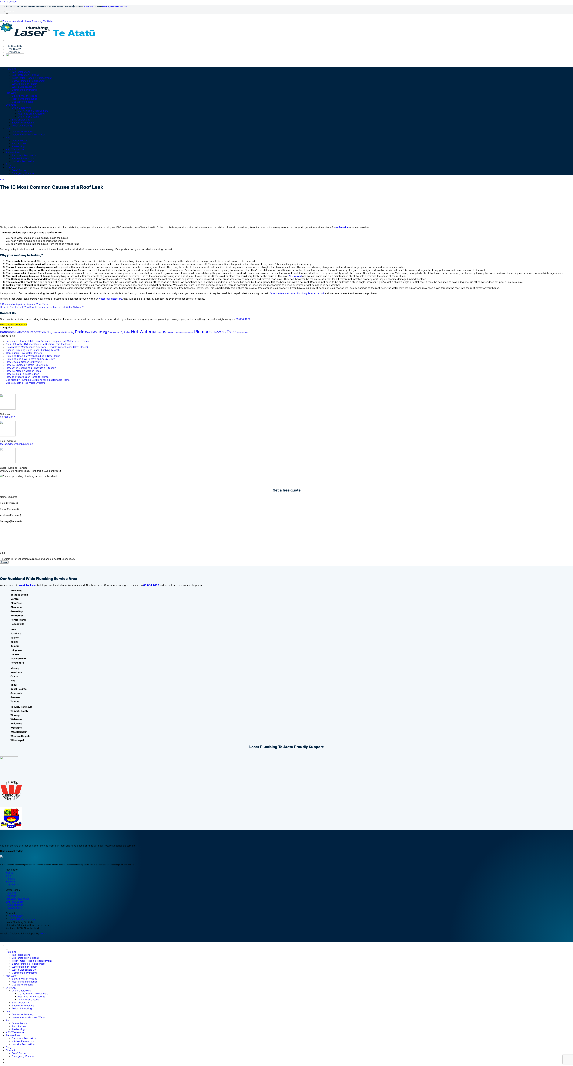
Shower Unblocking (23, 122)
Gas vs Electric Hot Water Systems (25, 382)
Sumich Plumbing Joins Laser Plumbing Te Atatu (33, 349)
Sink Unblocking (21, 119)
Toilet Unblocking (22, 125)
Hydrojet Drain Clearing (31, 113)
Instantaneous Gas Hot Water (28, 134)
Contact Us (12, 884)
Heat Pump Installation (24, 98)
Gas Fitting (99, 332)
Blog (8, 164)
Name (9, 496)
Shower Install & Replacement (28, 80)
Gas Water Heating (22, 101)
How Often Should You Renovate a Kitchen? (31, 367)
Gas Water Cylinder (119, 332)
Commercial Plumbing (24, 89)
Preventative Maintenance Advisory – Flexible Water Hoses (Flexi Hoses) (47, 346)
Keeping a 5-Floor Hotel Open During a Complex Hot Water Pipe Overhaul (48, 341)
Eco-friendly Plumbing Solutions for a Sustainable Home (38, 379)
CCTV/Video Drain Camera (33, 110)
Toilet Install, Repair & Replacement (32, 77)
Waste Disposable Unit (24, 86)
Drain (79, 331)
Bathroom (7, 332)
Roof (8, 137)
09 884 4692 (88, 6)
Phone (9, 509)
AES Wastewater (15, 149)
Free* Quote (19, 170)
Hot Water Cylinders (17, 898)
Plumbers (204, 331)
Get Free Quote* (15, 901)
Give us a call (295, 276)
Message (11, 521)
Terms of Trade (14, 904)
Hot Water (11, 92)
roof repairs (341, 227)
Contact (10, 167)
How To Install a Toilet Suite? (22, 373)
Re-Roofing (18, 146)
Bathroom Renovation (24, 155)
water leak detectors (110, 298)
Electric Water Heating (24, 95)
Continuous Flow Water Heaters (24, 352)
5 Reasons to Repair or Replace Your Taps (24, 304)
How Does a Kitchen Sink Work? (24, 361)
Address (10, 515)
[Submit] (7, 13)
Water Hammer (242, 333)
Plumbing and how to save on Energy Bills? (30, 358)
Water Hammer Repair (24, 83)
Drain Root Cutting (28, 116)
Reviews (10, 878)
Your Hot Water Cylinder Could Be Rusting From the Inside (39, 344)
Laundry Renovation (23, 161)
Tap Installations (21, 71)
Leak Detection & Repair (25, 74)
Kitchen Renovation (23, 158)
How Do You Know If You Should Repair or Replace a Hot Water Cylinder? (42, 307)
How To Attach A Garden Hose (23, 370)
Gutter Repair (19, 140)
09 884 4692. (243, 319)
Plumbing (11, 68)
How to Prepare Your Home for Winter (27, 376)
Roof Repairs (19, 143)
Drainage (11, 104)
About (9, 872)
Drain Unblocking (21, 107)
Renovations (13, 152)
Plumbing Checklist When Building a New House (33, 355)
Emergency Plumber (23, 173)
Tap (224, 332)
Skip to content (8, 1)
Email (9, 502)
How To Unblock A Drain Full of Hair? (27, 364)
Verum (43, 933)
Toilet (231, 332)
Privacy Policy (14, 907)
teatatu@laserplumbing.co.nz (115, 6)
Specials (10, 881)
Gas (8, 128)
